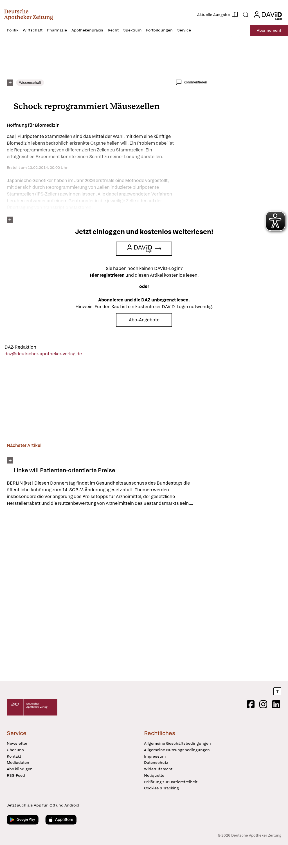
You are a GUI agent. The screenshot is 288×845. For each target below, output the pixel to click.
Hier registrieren (107, 275)
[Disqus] (107, 594)
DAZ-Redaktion (20, 347)
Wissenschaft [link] (30, 82)
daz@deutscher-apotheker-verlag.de (43, 354)
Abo (269, 30)
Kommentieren (195, 82)
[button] (28, 14)
